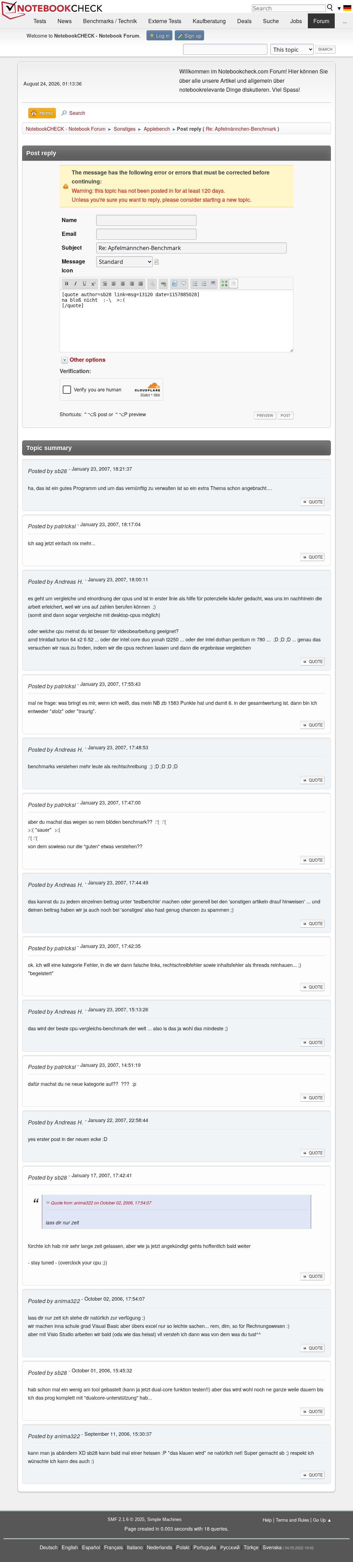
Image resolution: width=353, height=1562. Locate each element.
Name (69, 220)
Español (91, 1547)
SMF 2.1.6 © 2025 (126, 1519)
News (65, 21)
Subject (72, 247)
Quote (316, 501)
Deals (244, 21)
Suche (271, 21)
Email (69, 234)
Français (113, 1547)
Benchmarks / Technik (110, 21)
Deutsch (49, 1547)
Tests (39, 21)
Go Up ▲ (322, 1519)
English (70, 1547)
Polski (182, 1547)
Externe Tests (164, 21)
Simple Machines (164, 1519)
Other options (87, 359)
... (345, 21)
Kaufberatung (209, 21)
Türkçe (251, 1547)
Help (267, 1519)
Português (204, 1547)
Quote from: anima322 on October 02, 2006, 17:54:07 (101, 1202)
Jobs (296, 21)
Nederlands (159, 1547)
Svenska (272, 1547)
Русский (230, 1547)
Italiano (135, 1547)
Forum (321, 21)
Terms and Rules (292, 1519)
